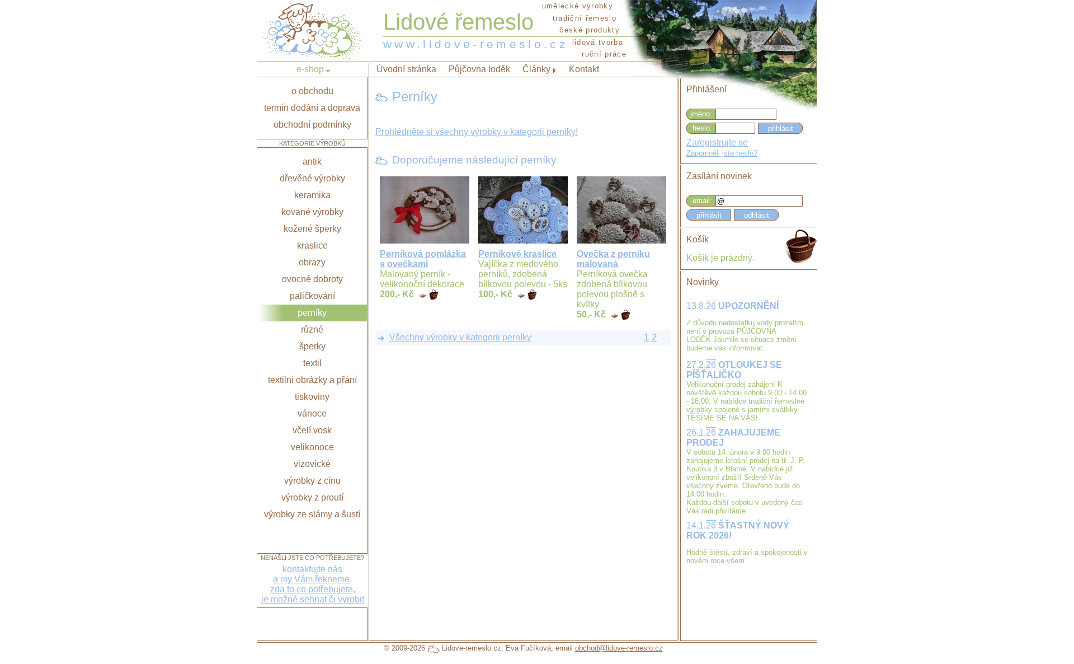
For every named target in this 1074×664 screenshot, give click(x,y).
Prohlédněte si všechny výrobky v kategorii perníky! (476, 132)
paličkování (312, 296)
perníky (312, 312)
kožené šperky (312, 228)
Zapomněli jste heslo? (721, 153)
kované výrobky (312, 212)
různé (312, 329)
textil (312, 363)
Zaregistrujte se (717, 142)
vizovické (312, 464)
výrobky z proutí (312, 497)
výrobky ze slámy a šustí (312, 514)
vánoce (312, 413)
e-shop (310, 69)
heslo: (702, 128)
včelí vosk (312, 430)
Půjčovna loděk (479, 69)
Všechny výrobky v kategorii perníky (460, 337)
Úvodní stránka (406, 69)
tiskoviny (312, 396)
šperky (312, 346)
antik (312, 161)
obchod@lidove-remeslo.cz (619, 648)
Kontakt (584, 69)
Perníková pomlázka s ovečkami (423, 259)
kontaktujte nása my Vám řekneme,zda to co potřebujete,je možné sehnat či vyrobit (312, 584)
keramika (312, 195)
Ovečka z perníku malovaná (613, 259)
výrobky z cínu (312, 480)
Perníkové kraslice (517, 254)
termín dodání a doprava (312, 108)
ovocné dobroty (312, 279)
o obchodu (312, 91)
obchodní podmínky (312, 124)
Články (536, 69)
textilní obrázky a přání (312, 380)
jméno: (701, 114)
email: (702, 201)
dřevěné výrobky (312, 178)
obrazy (312, 262)
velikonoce (312, 447)
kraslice (312, 245)
